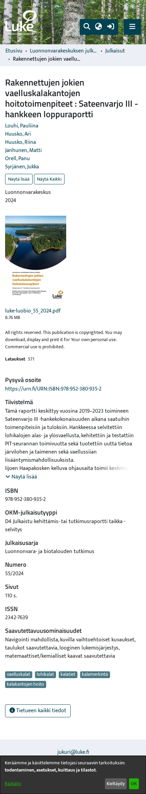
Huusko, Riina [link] (20, 142)
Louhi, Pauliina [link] (21, 126)
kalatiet (67, 674)
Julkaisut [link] (115, 51)
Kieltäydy (116, 784)
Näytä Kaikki (49, 179)
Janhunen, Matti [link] (23, 150)
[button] (87, 27)
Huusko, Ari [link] (18, 134)
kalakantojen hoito (25, 684)
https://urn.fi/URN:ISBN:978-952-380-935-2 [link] (53, 389)
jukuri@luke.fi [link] (73, 752)
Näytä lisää (19, 179)
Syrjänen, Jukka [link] (22, 166)
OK (134, 784)
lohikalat (45, 674)
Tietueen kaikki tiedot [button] (40, 710)
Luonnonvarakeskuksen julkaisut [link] (64, 51)
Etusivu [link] (13, 51)
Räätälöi (13, 783)
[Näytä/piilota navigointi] (132, 26)
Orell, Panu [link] (17, 158)
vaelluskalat (18, 674)
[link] (22, 22)
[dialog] (73, 775)
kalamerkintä (95, 674)
